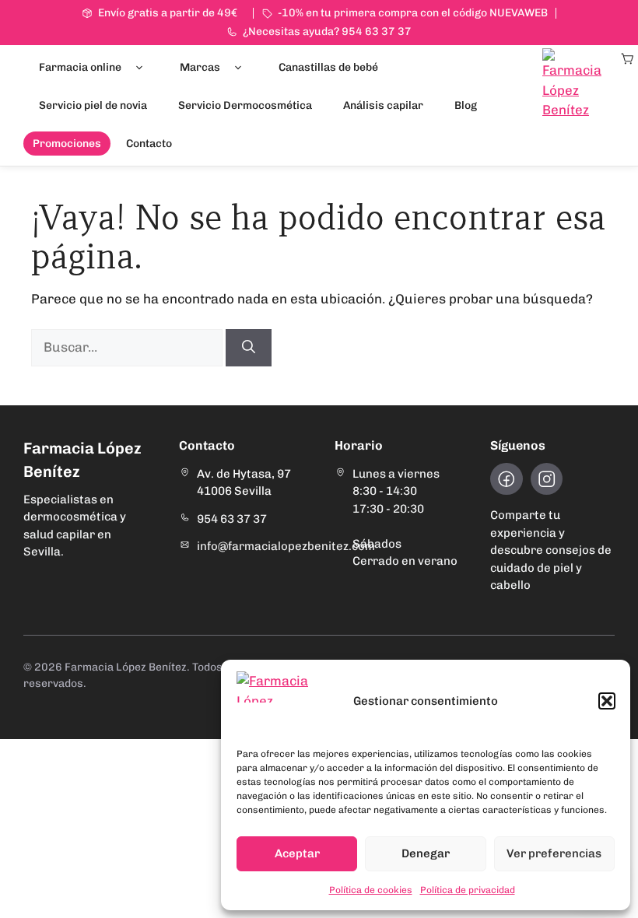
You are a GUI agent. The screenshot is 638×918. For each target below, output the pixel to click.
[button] (607, 701)
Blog (465, 105)
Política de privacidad (467, 890)
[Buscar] (249, 347)
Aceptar (297, 853)
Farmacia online (80, 67)
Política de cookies (370, 890)
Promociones (67, 143)
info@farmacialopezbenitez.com (286, 546)
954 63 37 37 (232, 519)
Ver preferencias (554, 853)
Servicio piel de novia (93, 105)
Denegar (425, 853)
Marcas (200, 67)
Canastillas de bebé (328, 67)
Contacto (149, 143)
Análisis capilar (383, 105)
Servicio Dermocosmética (245, 105)
